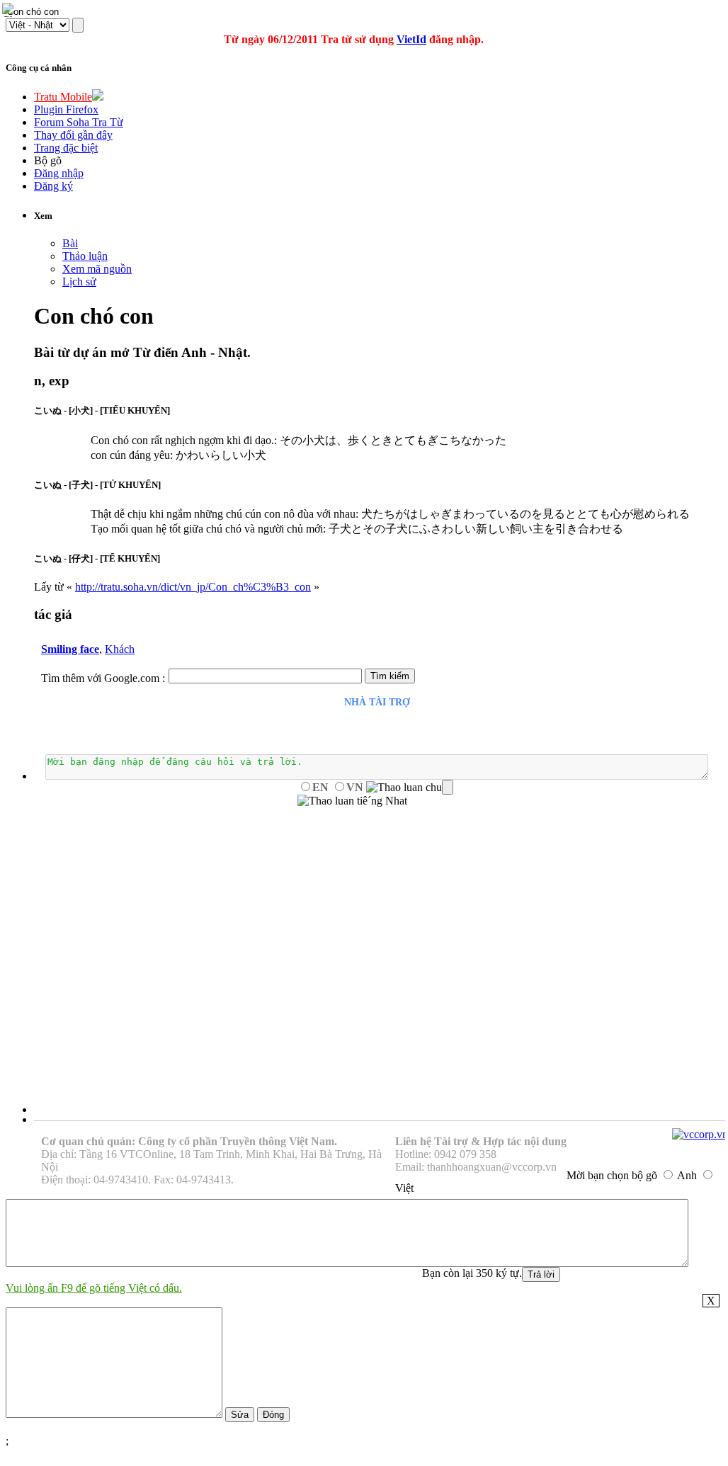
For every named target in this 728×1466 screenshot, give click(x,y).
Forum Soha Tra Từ (78, 122)
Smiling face (70, 649)
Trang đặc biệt (66, 148)
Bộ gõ (48, 160)
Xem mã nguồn (97, 269)
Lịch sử (79, 281)
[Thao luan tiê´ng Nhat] (352, 801)
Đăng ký (53, 186)
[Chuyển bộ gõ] (10, 10)
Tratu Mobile (63, 97)
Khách (120, 649)
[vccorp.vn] (700, 1134)
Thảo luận (85, 256)
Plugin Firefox (66, 109)
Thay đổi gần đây (73, 135)
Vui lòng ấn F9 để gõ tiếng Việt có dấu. (94, 1288)
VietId (411, 39)
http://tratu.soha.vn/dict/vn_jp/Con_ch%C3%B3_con (193, 587)
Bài (70, 243)
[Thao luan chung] (409, 787)
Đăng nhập (59, 173)
